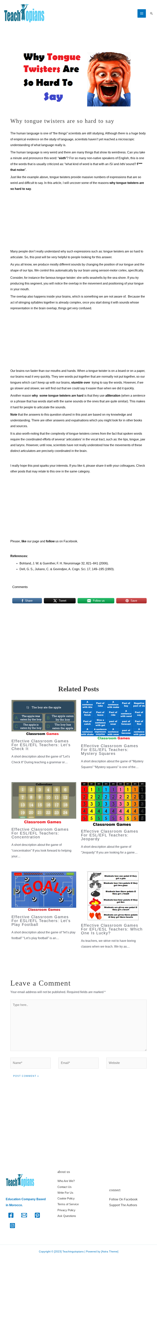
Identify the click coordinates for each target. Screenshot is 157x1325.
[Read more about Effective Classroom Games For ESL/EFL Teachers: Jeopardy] (113, 804)
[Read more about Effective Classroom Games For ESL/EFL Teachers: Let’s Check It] (43, 717)
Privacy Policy (66, 1210)
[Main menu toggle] (141, 13)
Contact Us (64, 1187)
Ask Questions (66, 1215)
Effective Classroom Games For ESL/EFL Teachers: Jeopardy (109, 835)
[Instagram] (12, 1225)
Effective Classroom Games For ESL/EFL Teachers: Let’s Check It (41, 745)
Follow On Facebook (123, 1199)
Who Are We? (66, 1181)
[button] (151, 13)
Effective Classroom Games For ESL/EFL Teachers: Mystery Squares (109, 750)
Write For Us (65, 1192)
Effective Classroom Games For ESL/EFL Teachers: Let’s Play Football (41, 921)
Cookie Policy (66, 1198)
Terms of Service (68, 1204)
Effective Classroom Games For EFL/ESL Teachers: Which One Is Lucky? (112, 929)
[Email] (24, 1215)
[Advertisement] (78, 220)
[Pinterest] (37, 1215)
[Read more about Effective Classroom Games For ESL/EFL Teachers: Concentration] (43, 803)
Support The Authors (123, 1205)
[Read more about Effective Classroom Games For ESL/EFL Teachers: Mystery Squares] (113, 720)
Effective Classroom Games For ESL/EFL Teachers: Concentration (40, 833)
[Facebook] (11, 1215)
